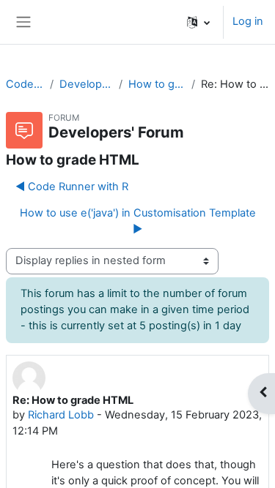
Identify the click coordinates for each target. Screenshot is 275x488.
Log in (247, 21)
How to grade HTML (157, 84)
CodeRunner (25, 84)
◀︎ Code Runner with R (71, 186)
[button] (198, 22)
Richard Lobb (61, 414)
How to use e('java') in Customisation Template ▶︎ (138, 221)
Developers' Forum (86, 84)
